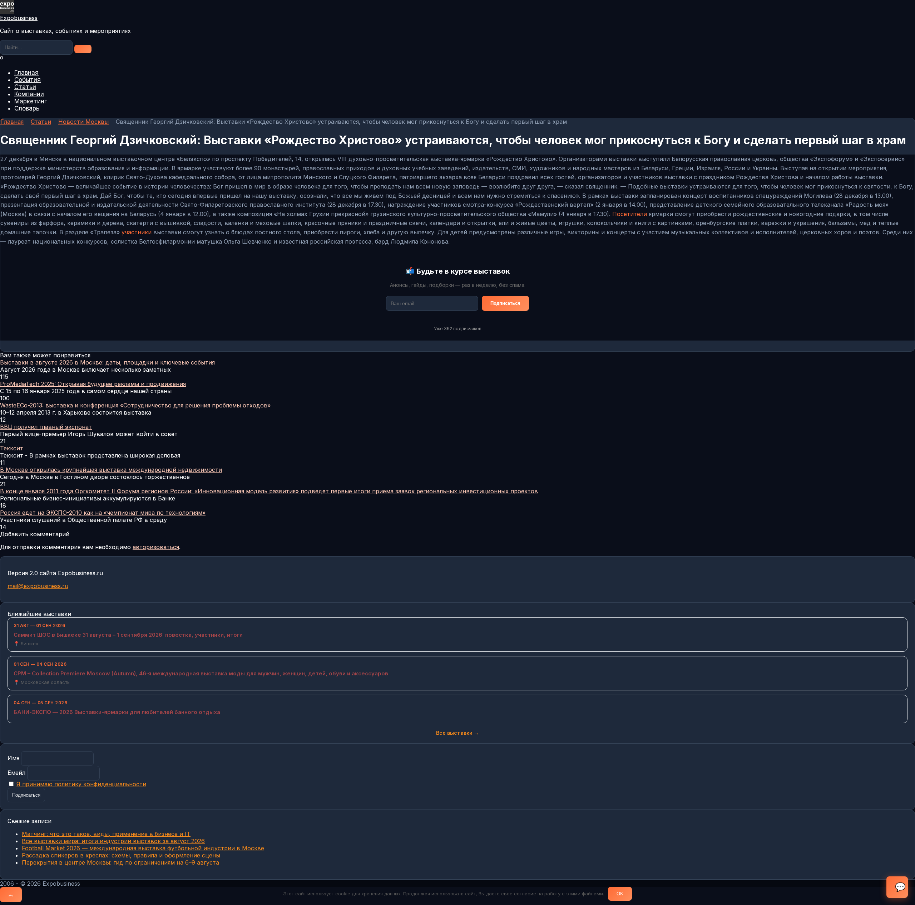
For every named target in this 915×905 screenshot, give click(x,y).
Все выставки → (457, 733)
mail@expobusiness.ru (38, 586)
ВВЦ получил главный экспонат (46, 426)
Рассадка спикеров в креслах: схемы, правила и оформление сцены (121, 855)
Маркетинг (30, 101)
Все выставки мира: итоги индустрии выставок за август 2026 (113, 841)
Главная (26, 72)
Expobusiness (19, 17)
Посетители (629, 213)
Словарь (26, 108)
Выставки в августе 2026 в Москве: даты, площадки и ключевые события (107, 362)
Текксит (11, 448)
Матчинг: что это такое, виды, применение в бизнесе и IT (106, 833)
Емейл (16, 772)
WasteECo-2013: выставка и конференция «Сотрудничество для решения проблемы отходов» (135, 405)
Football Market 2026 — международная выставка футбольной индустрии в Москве (143, 848)
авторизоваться (156, 547)
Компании (29, 94)
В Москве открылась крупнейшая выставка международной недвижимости (111, 469)
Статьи (25, 86)
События (27, 79)
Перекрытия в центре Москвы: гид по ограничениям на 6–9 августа (120, 862)
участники (137, 232)
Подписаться (505, 303)
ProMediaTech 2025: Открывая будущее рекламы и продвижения (93, 383)
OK (620, 893)
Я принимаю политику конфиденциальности (81, 784)
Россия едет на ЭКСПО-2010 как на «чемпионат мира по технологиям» (103, 512)
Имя (13, 758)
